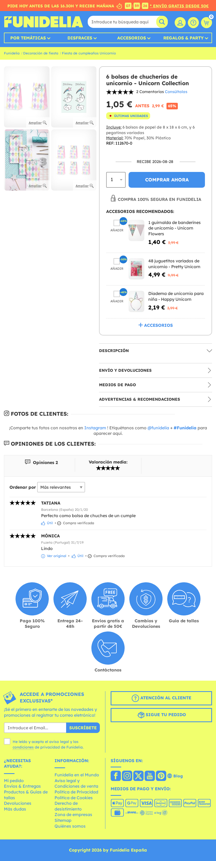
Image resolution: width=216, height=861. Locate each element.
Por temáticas (28, 38)
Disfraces (79, 38)
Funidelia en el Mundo (77, 774)
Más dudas (15, 809)
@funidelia (158, 427)
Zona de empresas (73, 814)
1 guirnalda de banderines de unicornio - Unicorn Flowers (174, 228)
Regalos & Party (183, 38)
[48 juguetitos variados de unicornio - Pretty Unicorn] (136, 268)
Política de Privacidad (76, 791)
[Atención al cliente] (193, 22)
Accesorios (131, 38)
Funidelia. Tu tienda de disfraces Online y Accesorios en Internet (43, 21)
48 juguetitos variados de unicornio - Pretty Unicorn (174, 263)
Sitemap (63, 820)
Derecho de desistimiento (68, 806)
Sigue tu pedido (165, 714)
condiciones (23, 747)
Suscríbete (83, 727)
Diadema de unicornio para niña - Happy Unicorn (176, 296)
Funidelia (11, 53)
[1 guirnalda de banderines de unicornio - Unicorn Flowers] (136, 230)
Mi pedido (14, 780)
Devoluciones (17, 803)
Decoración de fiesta (40, 53)
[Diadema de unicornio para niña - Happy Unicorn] (136, 301)
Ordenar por (22, 487)
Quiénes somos (70, 826)
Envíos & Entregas (22, 786)
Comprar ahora (167, 180)
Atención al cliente (165, 698)
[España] (116, 776)
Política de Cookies (74, 797)
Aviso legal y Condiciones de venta (76, 783)
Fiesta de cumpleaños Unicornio (89, 53)
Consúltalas (176, 91)
